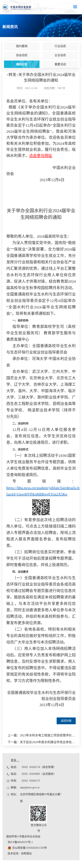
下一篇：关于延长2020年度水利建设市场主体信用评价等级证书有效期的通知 (42, 742)
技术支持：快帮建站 (20, 853)
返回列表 (66, 720)
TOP (77, 687)
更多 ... (15, 760)
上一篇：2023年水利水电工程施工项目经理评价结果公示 (42, 735)
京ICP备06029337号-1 (20, 842)
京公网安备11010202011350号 (29, 847)
